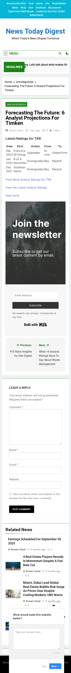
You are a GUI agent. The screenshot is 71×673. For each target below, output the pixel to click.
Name (13, 450)
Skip (44, 666)
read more (12, 195)
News (15, 7)
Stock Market (59, 3)
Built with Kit (35, 324)
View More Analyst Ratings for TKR (28, 179)
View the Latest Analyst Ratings (26, 187)
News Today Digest (35, 31)
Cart (30, 7)
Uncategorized (16, 104)
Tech (31, 3)
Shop (23, 7)
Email (13, 464)
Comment (16, 407)
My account (54, 7)
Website (14, 479)
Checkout (41, 7)
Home (39, 3)
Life (47, 3)
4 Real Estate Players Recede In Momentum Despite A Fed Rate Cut (43, 561)
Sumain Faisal (16, 130)
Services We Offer (16, 3)
